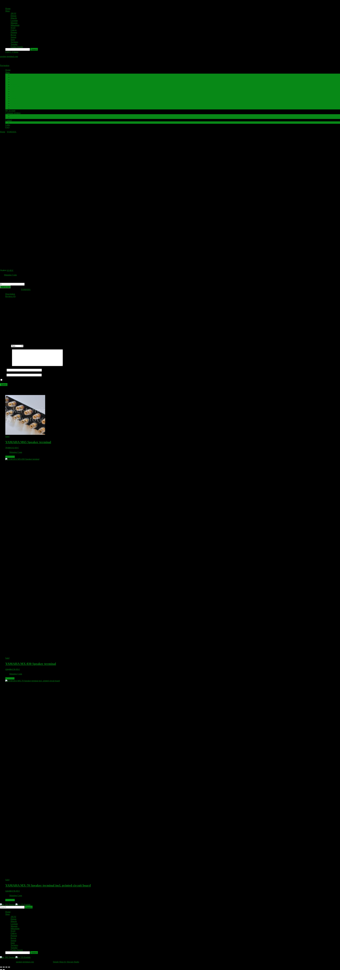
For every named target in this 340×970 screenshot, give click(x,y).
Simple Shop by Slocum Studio (66, 962)
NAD (13, 28)
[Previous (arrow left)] (1, 969)
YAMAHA (11, 132)
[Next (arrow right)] (4, 969)
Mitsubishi (15, 25)
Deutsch (12, 904)
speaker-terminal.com (9, 56)
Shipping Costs (10, 275)
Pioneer (14, 32)
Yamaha (14, 44)
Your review (6, 365)
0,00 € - (11, 52)
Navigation (4, 65)
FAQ (7, 127)
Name (3, 370)
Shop (7, 11)
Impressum (15, 122)
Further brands (17, 47)
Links (7, 125)
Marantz (14, 23)
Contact (8, 120)
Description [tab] (10, 294)
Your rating (5, 346)
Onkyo (13, 30)
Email (3, 375)
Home (7, 8)
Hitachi (14, 18)
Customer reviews (12, 113)
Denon (13, 16)
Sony (13, 39)
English (27, 904)
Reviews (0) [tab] (10, 296)
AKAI (13, 13)
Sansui (13, 37)
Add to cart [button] (10, 457)
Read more (9, 678)
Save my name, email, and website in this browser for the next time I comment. (36, 380)
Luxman (14, 20)
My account (10, 110)
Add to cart (5, 287)
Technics (14, 42)
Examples (15, 118)
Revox (13, 35)
